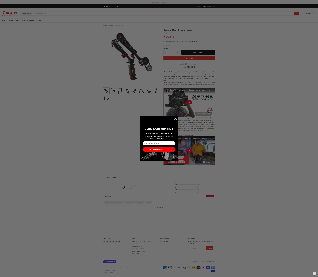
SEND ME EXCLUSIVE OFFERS (159, 149)
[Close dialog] (175, 118)
